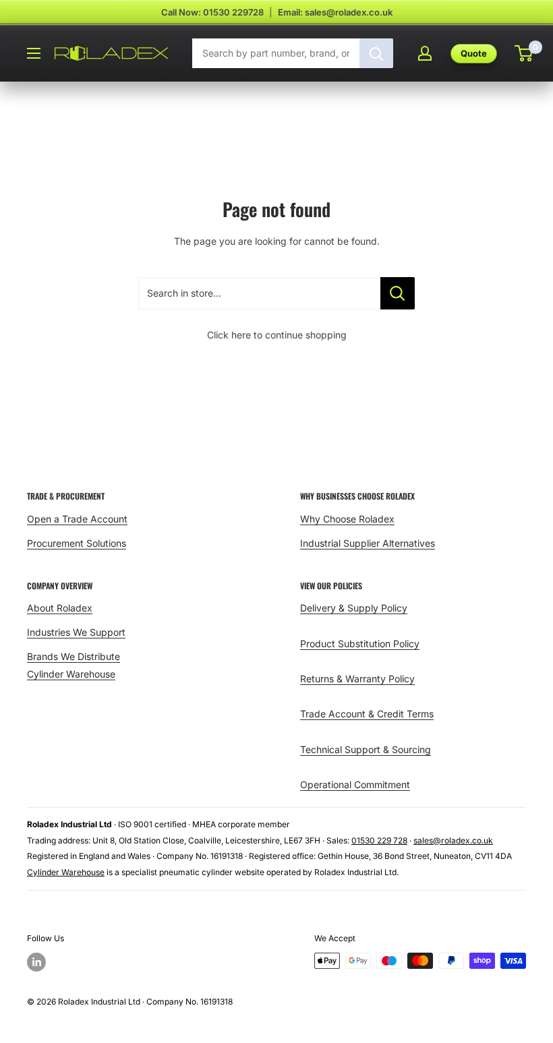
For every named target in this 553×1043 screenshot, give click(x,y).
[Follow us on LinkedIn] (36, 962)
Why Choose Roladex (347, 519)
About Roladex (59, 608)
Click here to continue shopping (277, 334)
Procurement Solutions (76, 543)
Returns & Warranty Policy (357, 678)
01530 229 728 (379, 840)
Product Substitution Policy (359, 643)
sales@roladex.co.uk (453, 840)
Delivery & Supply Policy (353, 608)
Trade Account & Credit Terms (367, 713)
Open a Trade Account (77, 519)
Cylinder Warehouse (71, 674)
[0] (524, 53)
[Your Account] (425, 53)
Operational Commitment (355, 784)
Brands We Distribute (73, 656)
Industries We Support (76, 632)
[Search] (376, 53)
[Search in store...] (397, 293)
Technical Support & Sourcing (365, 749)
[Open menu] (33, 53)
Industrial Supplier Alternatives (367, 543)
